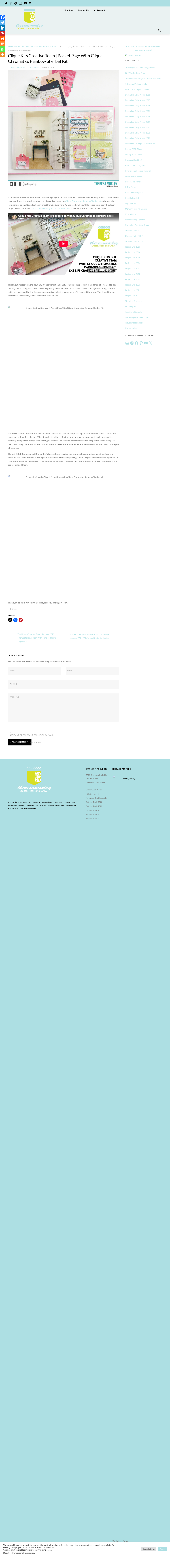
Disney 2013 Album (133, 149)
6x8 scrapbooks (63, 47)
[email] (30, 3)
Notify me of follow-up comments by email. (32, 735)
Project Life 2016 (132, 263)
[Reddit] (2, 38)
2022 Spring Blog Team (135, 73)
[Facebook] (2, 17)
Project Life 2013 (132, 247)
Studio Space (130, 306)
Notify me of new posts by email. (26, 742)
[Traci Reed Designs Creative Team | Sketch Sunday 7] (116, 1529)
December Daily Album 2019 (137, 122)
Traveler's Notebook (25, 50)
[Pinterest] (2, 33)
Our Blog (69, 10)
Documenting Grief (133, 160)
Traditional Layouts (133, 312)
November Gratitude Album (137, 225)
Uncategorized (131, 328)
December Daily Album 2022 (137, 138)
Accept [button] (162, 1549)
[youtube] (25, 3)
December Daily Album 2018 (137, 116)
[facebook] (11, 3)
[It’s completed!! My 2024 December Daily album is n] (116, 1524)
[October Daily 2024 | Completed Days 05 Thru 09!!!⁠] (124, 958)
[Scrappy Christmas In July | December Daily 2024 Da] (124, 1529)
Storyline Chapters (133, 301)
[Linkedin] (2, 28)
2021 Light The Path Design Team (140, 67)
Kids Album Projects (134, 192)
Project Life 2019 (132, 279)
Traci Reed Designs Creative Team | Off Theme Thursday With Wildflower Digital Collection (88, 636)
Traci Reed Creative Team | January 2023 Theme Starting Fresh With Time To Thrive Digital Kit (37, 638)
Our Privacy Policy (120, 1541)
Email (70, 671)
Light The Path (131, 203)
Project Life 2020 (132, 285)
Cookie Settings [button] (149, 1549)
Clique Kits (72, 47)
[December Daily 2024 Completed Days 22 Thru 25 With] (133, 1524)
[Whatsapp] (2, 49)
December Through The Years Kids (140, 143)
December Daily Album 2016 (137, 105)
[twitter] (6, 3)
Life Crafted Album (99, 47)
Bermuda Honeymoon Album (137, 89)
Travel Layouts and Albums (137, 317)
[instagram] (20, 3)
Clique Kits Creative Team (84, 47)
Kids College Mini (132, 198)
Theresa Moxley (13, 50)
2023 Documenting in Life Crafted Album (26, 47)
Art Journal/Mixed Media (136, 84)
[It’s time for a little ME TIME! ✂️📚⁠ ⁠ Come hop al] (116, 1152)
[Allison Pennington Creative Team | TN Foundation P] (133, 787)
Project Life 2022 (132, 295)
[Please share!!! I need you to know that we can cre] (124, 1524)
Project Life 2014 (132, 252)
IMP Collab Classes (133, 176)
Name (13, 671)
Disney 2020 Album (133, 154)
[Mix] (2, 43)
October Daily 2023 (134, 241)
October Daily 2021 (134, 230)
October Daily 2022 (134, 236)
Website (14, 684)
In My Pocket (131, 187)
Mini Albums (51, 47)
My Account (99, 10)
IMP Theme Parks (133, 181)
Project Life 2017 (132, 268)
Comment (15, 697)
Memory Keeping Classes (136, 209)
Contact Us (83, 10)
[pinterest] (16, 3)
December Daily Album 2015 (137, 100)
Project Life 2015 (132, 257)
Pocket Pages (110, 47)
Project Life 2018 (132, 274)
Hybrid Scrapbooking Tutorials (138, 171)
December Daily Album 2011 (137, 95)
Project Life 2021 (132, 290)
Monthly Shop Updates (135, 219)
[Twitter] (2, 22)
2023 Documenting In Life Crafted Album (51, 208)
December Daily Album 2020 (137, 127)
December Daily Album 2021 (137, 133)
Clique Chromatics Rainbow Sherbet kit (83, 201)
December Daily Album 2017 (137, 111)
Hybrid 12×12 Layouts (135, 165)
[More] (2, 54)
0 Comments (34, 67)
